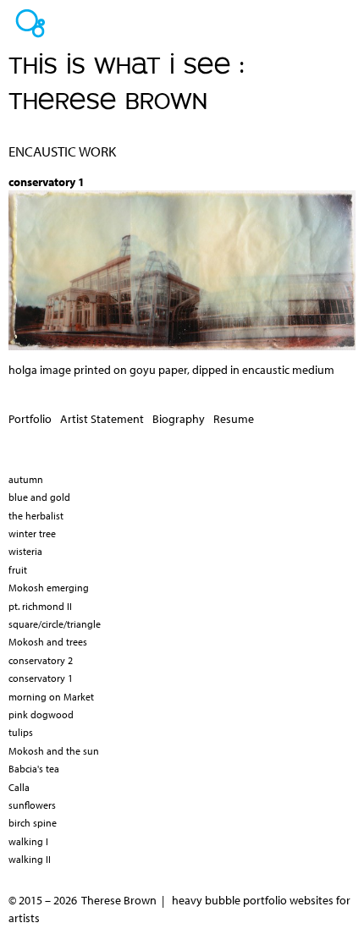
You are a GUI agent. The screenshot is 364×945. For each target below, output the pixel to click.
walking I (28, 841)
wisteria (25, 551)
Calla (19, 787)
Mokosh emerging (48, 587)
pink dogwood (41, 714)
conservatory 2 (40, 660)
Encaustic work (62, 151)
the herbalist (35, 515)
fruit (17, 569)
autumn (25, 479)
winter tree (32, 533)
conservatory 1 (40, 678)
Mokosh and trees (47, 641)
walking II (29, 859)
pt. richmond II (40, 606)
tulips (20, 732)
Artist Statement (102, 418)
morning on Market (51, 696)
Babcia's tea (33, 768)
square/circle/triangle (54, 624)
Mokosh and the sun (53, 750)
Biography (178, 418)
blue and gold (39, 497)
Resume (233, 418)
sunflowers (32, 805)
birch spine (32, 822)
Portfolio (30, 418)
